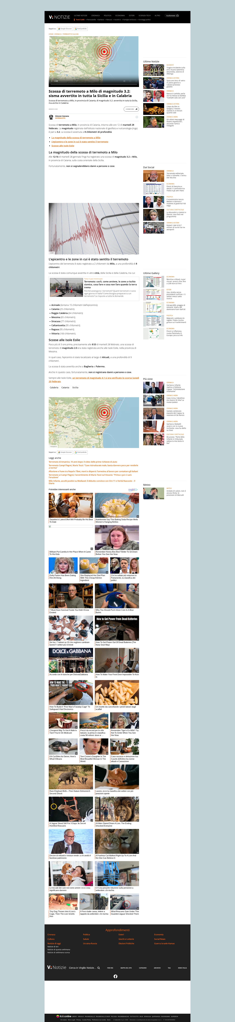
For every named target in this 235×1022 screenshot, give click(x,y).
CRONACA (95, 15)
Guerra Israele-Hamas (164, 943)
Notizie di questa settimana (58, 949)
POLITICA (107, 15)
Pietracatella (91, 20)
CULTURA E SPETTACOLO (175, 210)
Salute (86, 939)
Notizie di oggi (54, 943)
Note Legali (71, 1020)
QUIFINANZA (156, 1016)
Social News (159, 939)
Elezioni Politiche (126, 943)
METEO (169, 488)
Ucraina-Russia (90, 943)
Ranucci (109, 20)
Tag (169, 968)
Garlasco (101, 20)
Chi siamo (63, 1020)
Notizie (59, 967)
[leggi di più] (137, 117)
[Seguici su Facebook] (116, 977)
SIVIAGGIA (147, 1016)
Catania (65, 387)
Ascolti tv (117, 20)
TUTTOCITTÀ (134, 1016)
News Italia (182, 968)
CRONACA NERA (172, 117)
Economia (158, 934)
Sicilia (75, 387)
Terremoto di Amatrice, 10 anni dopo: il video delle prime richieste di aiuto (83, 461)
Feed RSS (110, 968)
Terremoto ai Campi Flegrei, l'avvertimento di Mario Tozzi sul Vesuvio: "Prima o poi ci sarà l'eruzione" (90, 476)
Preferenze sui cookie (99, 1020)
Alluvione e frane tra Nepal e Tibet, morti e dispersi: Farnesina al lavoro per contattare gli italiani (93, 471)
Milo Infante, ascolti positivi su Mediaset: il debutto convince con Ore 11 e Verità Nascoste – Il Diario (92, 482)
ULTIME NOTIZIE (80, 15)
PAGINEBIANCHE (123, 1016)
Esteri (121, 934)
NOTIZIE (62, 17)
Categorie (143, 968)
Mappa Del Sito (126, 968)
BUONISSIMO (165, 1016)
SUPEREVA (174, 1016)
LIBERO (74, 1016)
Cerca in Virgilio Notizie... (82, 967)
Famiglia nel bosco (129, 20)
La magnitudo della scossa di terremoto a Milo (76, 137)
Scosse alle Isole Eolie (63, 145)
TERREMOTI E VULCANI (70, 34)
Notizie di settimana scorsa (58, 952)
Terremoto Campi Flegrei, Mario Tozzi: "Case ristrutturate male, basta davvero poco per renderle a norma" (93, 466)
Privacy (78, 1020)
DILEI (141, 1016)
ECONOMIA (120, 15)
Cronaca (51, 934)
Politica (86, 934)
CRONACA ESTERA (173, 78)
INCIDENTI (170, 65)
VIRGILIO (81, 1016)
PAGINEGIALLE (90, 1016)
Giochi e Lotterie (126, 939)
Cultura (50, 939)
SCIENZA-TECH (145, 15)
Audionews (170, 15)
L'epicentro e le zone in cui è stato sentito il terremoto (80, 141)
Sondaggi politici (145, 20)
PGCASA (114, 1016)
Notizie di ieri (53, 946)
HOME (51, 34)
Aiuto (109, 1020)
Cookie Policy (86, 1020)
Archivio (157, 968)
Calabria (54, 387)
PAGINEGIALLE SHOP (103, 1016)
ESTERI (132, 15)
